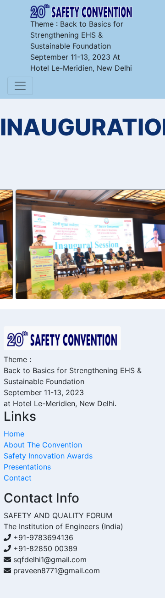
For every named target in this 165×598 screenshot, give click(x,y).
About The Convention (43, 444)
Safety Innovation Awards (48, 455)
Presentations (27, 466)
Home (14, 433)
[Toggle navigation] (20, 86)
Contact (18, 477)
